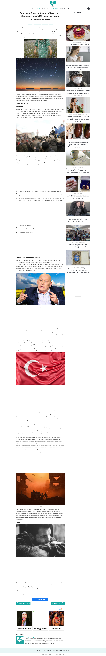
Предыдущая (24, 603)
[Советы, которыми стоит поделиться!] (53, 3)
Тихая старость (78, 88)
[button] (24, 37)
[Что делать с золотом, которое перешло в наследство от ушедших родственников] (78, 184)
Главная (31, 8)
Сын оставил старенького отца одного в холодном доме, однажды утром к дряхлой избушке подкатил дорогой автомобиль (78, 92)
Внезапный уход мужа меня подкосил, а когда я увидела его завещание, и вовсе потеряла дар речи (78, 221)
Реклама (49, 650)
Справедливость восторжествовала (78, 114)
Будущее (30, 24)
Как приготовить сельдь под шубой (78, 44)
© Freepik (40, 407)
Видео (69, 8)
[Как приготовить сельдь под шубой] (78, 33)
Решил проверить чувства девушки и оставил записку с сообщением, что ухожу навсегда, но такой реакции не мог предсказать (78, 171)
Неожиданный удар (78, 218)
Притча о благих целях (78, 63)
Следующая (57, 603)
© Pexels (40, 91)
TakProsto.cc (46, 654)
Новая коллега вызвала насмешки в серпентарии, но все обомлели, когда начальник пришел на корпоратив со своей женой (78, 119)
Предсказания (37, 24)
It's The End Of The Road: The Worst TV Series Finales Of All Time (40, 628)
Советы (38, 8)
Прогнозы (45, 24)
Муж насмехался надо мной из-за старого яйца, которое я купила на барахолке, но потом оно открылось (78, 270)
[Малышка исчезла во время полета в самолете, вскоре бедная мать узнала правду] (78, 233)
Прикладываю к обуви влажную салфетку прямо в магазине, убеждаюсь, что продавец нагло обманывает (78, 145)
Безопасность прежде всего (78, 242)
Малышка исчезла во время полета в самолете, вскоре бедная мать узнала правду (78, 245)
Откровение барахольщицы (78, 267)
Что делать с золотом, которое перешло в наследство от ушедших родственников (78, 196)
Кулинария (45, 8)
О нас (38, 650)
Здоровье (63, 8)
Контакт (44, 650)
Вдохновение (54, 8)
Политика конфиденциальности (61, 650)
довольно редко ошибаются (28, 589)
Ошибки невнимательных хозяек (78, 42)
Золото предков (78, 193)
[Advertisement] (40, 179)
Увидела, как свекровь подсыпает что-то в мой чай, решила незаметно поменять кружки (78, 67)
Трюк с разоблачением (78, 141)
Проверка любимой (78, 167)
